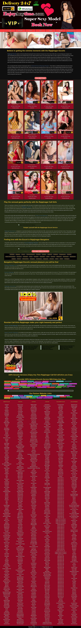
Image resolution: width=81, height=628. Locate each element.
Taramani (33, 517)
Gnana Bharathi (34, 457)
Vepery (33, 568)
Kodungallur (42, 256)
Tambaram (34, 608)
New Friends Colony (47, 523)
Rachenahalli (33, 414)
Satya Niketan (47, 614)
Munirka (47, 469)
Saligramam (34, 528)
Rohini (47, 479)
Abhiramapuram (34, 586)
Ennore (47, 410)
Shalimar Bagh (47, 603)
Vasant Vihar (47, 498)
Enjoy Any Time (38, 626)
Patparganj (47, 508)
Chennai (30, 30)
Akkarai (47, 425)
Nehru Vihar (47, 592)
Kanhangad (25, 256)
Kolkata (50, 30)
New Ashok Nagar (47, 574)
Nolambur (47, 421)
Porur (34, 481)
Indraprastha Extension (47, 622)
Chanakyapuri (47, 443)
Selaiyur (33, 605)
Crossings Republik (47, 487)
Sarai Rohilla (47, 601)
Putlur (34, 625)
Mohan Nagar (47, 586)
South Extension (47, 513)
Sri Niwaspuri (47, 605)
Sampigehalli (33, 422)
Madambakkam (34, 615)
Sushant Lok (47, 615)
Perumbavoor (38, 258)
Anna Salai (34, 520)
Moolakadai (47, 407)
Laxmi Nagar (47, 462)
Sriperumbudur (34, 585)
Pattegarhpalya (34, 433)
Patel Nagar (47, 519)
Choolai (33, 579)
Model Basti (47, 582)
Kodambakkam (34, 563)
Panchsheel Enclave (47, 575)
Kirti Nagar (47, 505)
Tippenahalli (33, 421)
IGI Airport (47, 579)
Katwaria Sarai (47, 550)
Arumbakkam (33, 557)
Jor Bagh (47, 535)
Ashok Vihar (47, 441)
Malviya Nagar (47, 465)
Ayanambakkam (34, 590)
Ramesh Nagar (47, 546)
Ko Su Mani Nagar (33, 543)
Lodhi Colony (47, 557)
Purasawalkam (33, 601)
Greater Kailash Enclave (47, 531)
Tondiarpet (34, 611)
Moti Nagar (47, 468)
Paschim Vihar (47, 503)
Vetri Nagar (34, 616)
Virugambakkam (34, 532)
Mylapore (33, 498)
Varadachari (34, 567)
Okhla (47, 472)
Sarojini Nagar (47, 483)
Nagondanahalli (34, 425)
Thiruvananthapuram (31, 254)
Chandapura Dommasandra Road (33, 454)
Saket (47, 481)
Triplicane (47, 428)
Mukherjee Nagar (47, 567)
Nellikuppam (33, 619)
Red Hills (33, 603)
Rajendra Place (47, 512)
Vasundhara (47, 618)
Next (3, 40)
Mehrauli (47, 564)
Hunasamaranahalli (33, 444)
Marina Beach (33, 535)
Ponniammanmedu (47, 406)
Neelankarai (34, 534)
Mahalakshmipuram (33, 466)
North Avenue (47, 470)
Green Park (47, 455)
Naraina (47, 517)
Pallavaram (34, 571)
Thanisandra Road (33, 476)
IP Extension (47, 549)
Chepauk (33, 560)
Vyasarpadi (34, 612)
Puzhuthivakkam (34, 618)
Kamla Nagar (47, 539)
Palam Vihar (47, 506)
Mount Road (33, 574)
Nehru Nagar (47, 589)
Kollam (48, 256)
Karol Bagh (47, 459)
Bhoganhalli (33, 419)
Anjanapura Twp (34, 461)
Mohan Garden (47, 585)
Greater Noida (47, 430)
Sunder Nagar (47, 492)
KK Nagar (33, 570)
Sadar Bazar (47, 612)
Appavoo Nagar (34, 523)
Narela (47, 570)
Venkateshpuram (34, 428)
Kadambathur (47, 404)
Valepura (33, 447)
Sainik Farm (47, 600)
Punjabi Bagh (47, 477)
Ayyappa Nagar (34, 458)
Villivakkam (34, 531)
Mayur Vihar (47, 563)
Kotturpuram (33, 502)
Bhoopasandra (34, 407)
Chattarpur (47, 520)
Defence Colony (47, 447)
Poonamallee (33, 583)
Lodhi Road (47, 581)
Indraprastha (47, 532)
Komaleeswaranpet (33, 552)
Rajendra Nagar (47, 510)
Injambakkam (33, 490)
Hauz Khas (47, 437)
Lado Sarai (47, 556)
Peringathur (32, 258)
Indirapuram (47, 509)
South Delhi (47, 488)
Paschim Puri (47, 596)
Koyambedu (33, 521)
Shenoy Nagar (33, 607)
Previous (77, 40)
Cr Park (47, 524)
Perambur (34, 582)
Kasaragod (36, 256)
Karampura (47, 541)
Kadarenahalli (33, 437)
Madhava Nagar (34, 404)
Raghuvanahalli (34, 436)
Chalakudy (56, 254)
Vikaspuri (47, 499)
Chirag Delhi (47, 543)
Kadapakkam (47, 417)
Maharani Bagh (47, 560)
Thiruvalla (52, 258)
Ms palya (33, 477)
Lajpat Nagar (47, 461)
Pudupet (33, 545)
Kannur (30, 256)
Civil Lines (47, 607)
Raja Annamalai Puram (34, 546)
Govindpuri (47, 530)
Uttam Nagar (47, 495)
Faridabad (47, 429)
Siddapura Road (34, 472)
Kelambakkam (33, 596)
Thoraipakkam (33, 491)
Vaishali (47, 501)
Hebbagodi (34, 470)
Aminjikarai (34, 589)
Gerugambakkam (34, 622)
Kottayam (44, 254)
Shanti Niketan (47, 604)
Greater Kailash (47, 454)
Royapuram (34, 604)
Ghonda (47, 528)
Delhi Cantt (47, 448)
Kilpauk (33, 561)
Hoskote (33, 479)
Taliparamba (45, 258)
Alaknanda (47, 440)
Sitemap (51, 626)
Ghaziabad (47, 527)
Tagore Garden (47, 616)
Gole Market (47, 608)
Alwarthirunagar (47, 418)
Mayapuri (47, 561)
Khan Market (47, 554)
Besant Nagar (33, 501)
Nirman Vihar (47, 594)
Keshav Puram (47, 553)
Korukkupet (47, 422)
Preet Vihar (47, 476)
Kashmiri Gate (47, 516)
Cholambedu (47, 419)
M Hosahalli (34, 465)
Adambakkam (33, 581)
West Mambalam (34, 550)
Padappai (33, 600)
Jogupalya (34, 450)
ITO (47, 534)
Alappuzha (50, 254)
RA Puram (34, 503)
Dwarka (47, 450)
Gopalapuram (33, 519)
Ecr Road (33, 513)
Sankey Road (33, 411)
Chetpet (33, 578)
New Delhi (47, 593)
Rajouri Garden (47, 502)
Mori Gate (47, 565)
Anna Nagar (34, 488)
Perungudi (34, 565)
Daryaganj (47, 545)
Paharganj (47, 473)
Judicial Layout (34, 430)
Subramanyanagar (33, 439)
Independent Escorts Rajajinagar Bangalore (40, 65)
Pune (40, 30)
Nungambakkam (34, 487)
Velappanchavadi (47, 426)
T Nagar (33, 509)
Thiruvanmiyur (33, 505)
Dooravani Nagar (34, 408)
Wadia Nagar (33, 549)
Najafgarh (47, 568)
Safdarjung (47, 480)
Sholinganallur (33, 483)
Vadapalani (34, 508)
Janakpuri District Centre (47, 623)
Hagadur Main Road (33, 459)
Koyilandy (53, 256)
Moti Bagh (47, 466)
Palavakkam (34, 553)
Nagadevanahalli (34, 426)
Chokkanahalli (33, 417)
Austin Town (33, 480)
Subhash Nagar (47, 491)
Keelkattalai (34, 594)
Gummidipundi (47, 408)
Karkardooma (47, 578)
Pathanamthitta (25, 258)
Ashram (47, 542)
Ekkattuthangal (34, 524)
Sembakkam (33, 614)
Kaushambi (47, 552)
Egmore (33, 510)
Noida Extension (47, 432)
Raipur (47, 433)
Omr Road (34, 512)
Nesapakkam (33, 564)
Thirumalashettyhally (34, 441)
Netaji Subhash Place (47, 572)
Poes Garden (33, 516)
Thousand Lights (33, 530)
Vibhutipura (34, 443)
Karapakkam (33, 593)
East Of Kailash (47, 451)
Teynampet (34, 506)
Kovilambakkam (34, 492)
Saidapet (33, 527)
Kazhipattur (47, 414)
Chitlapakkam (33, 538)
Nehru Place (47, 590)
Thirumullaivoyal (34, 623)
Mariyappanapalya (33, 455)
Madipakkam (33, 495)
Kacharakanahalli (33, 418)
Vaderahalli (34, 429)
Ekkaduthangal (34, 541)
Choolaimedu (33, 539)
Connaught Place (47, 444)
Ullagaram (34, 556)
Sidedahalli (34, 473)
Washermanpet (47, 411)
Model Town (47, 583)
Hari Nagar (47, 457)
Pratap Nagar (47, 597)
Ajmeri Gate (47, 619)
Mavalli (33, 448)
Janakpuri (47, 458)
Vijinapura (34, 462)
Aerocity (47, 439)
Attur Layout (33, 451)
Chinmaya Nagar (34, 554)
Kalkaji (47, 538)
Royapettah (34, 499)
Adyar (34, 484)
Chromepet (34, 592)
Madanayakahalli (34, 446)
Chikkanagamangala (34, 432)
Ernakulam (38, 254)
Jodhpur (47, 436)
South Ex (47, 490)
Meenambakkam (34, 572)
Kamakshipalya (34, 415)
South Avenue (47, 484)
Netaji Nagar (47, 571)
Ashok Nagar (47, 521)
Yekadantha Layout (33, 440)
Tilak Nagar (47, 494)
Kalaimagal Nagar (33, 542)
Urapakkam (34, 494)
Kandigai (47, 415)
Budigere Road (34, 410)
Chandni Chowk (47, 446)
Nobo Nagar (34, 406)
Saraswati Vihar (47, 611)
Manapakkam (33, 597)
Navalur (33, 575)
